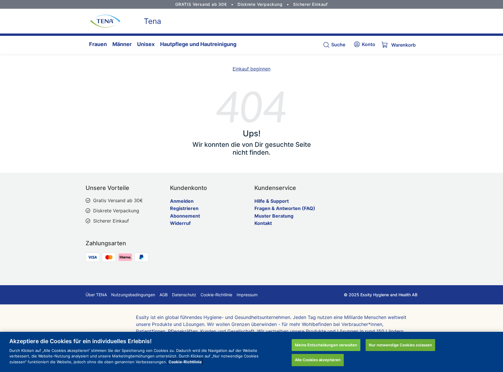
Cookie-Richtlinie (216, 294)
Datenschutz (184, 294)
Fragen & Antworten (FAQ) (284, 208)
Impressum (247, 294)
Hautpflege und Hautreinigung (198, 44)
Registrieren (184, 208)
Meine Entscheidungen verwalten (326, 345)
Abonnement (185, 216)
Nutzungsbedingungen (133, 294)
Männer (122, 44)
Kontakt (263, 223)
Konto (368, 44)
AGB (164, 294)
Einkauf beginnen (251, 69)
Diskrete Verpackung (260, 4)
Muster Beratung (273, 216)
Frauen (98, 44)
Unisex (146, 44)
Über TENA (96, 294)
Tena (152, 21)
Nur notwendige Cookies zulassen (400, 345)
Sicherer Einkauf (310, 4)
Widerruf (180, 223)
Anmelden (182, 201)
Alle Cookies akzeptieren (318, 359)
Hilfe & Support (271, 201)
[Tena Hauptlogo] (103, 21)
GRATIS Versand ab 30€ (201, 4)
